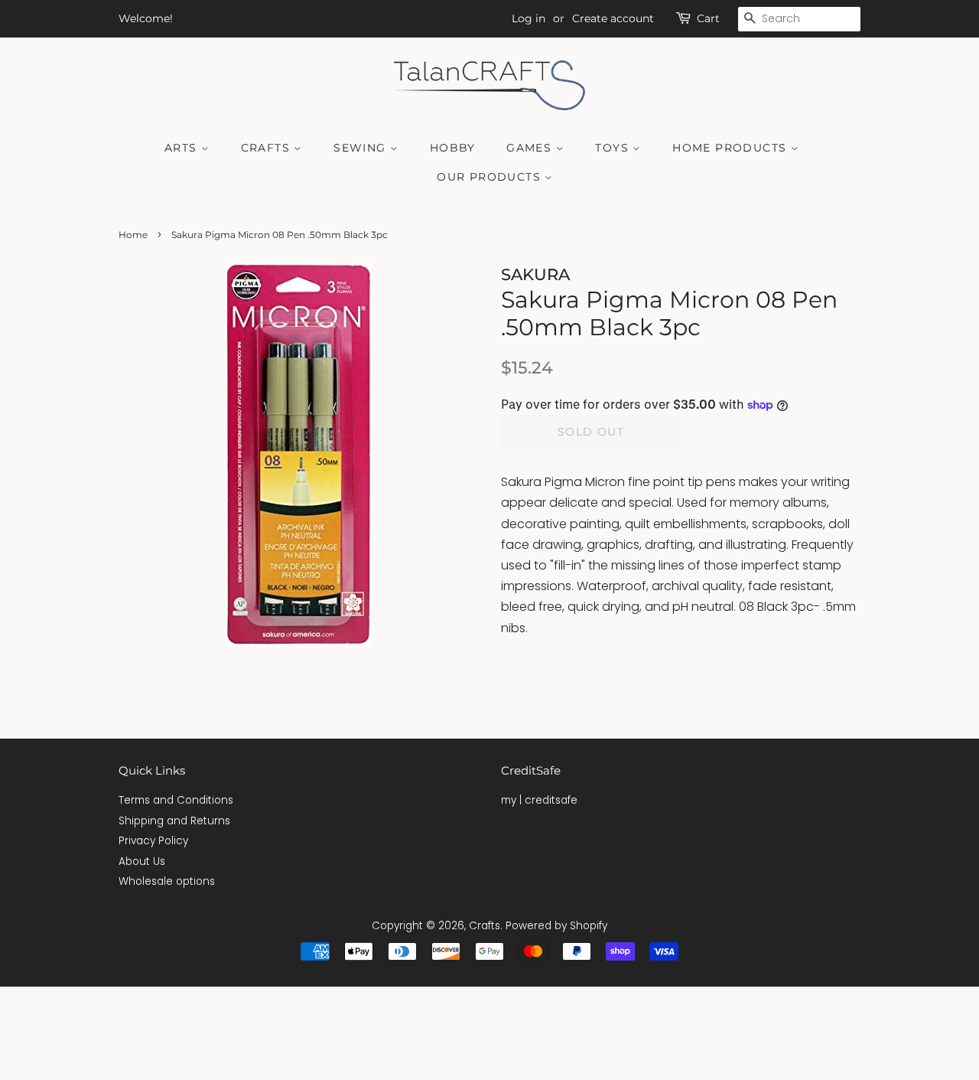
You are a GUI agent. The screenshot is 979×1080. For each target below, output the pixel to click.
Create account (613, 18)
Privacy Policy (153, 841)
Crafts (267, 148)
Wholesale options (167, 881)
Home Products (731, 148)
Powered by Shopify (556, 925)
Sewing (361, 148)
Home (133, 234)
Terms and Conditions (176, 800)
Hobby (453, 148)
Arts (182, 148)
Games (530, 148)
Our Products (491, 177)
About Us (142, 861)
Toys (614, 148)
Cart (708, 18)
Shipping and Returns (174, 821)
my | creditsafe (539, 800)
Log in (528, 18)
